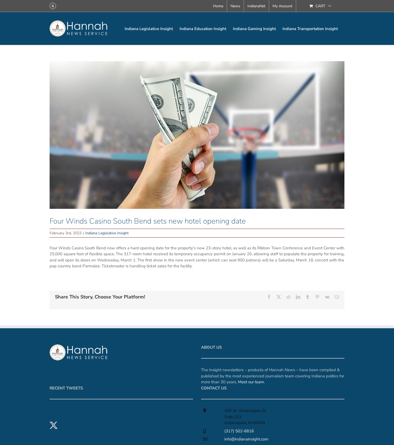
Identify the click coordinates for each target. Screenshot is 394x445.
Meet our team (251, 382)
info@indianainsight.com (246, 439)
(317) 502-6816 (239, 431)
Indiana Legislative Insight (107, 233)
